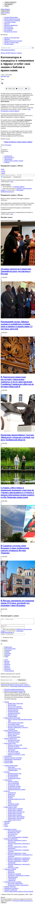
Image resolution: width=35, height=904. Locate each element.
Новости (7, 23)
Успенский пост (13, 834)
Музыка (10, 797)
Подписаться (21, 680)
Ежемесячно (17, 177)
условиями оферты (18, 186)
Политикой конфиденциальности (12, 190)
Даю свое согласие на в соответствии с (16, 190)
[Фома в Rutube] (7, 655)
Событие (19, 53)
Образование (8, 159)
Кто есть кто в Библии (15, 706)
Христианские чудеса (14, 768)
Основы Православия (11, 17)
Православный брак (14, 788)
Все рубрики (8, 30)
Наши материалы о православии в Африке (18, 142)
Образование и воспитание (12, 759)
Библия (6, 702)
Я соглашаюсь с (13, 186)
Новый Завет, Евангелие (15, 703)
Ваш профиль (9, 4)
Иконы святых (12, 735)
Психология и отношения (12, 20)
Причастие (11, 872)
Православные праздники (12, 718)
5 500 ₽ (3, 173)
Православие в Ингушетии (16, 816)
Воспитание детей (10, 743)
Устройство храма (13, 741)
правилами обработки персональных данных (15, 684)
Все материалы (9, 28)
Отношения (7, 756)
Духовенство (8, 156)
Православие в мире (10, 807)
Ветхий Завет (12, 705)
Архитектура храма (14, 740)
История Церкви (13, 775)
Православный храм (10, 738)
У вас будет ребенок (14, 753)
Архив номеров (9, 670)
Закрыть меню (5, 11)
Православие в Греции (15, 813)
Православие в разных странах (13, 160)
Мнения (6, 823)
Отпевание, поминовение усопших (19, 875)
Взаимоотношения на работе (16, 789)
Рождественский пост (14, 830)
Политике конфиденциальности (23, 900)
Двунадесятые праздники (15, 722)
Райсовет (7, 39)
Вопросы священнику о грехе (17, 853)
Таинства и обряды (10, 869)
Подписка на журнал (10, 31)
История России (13, 776)
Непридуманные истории (12, 19)
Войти (13, 50)
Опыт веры (11, 767)
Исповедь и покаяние (14, 874)
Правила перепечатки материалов (14, 691)
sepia (7, 76)
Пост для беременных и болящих (18, 837)
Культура (7, 791)
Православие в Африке (15, 810)
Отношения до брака (14, 786)
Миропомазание (13, 877)
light (2, 76)
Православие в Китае (14, 819)
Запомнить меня (8, 637)
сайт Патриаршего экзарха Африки (15, 110)
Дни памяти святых (14, 724)
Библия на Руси (13, 714)
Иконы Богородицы (14, 732)
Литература (11, 794)
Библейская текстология (15, 708)
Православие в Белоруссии (16, 812)
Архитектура (12, 792)
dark (5, 76)
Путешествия (8, 761)
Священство (11, 880)
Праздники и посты (10, 829)
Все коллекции (8, 44)
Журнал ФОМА (5, 53)
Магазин (7, 661)
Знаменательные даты (14, 773)
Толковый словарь (13, 804)
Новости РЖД (8, 762)
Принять (3, 902)
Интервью (7, 821)
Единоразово (7, 177)
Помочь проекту (5, 184)
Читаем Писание (13, 711)
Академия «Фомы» (10, 22)
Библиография (12, 716)
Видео (6, 826)
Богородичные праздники (16, 726)
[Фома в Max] (6, 656)
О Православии (13, 770)
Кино (9, 800)
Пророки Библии (13, 710)
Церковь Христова (10, 886)
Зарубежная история (14, 778)
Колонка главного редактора (13, 757)
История (7, 772)
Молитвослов (8, 27)
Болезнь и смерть (13, 781)
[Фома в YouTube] (7, 653)
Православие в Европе (15, 815)
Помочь (7, 9)
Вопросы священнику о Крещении (18, 859)
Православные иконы (11, 730)
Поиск (6, 6)
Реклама (6, 663)
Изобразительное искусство (16, 799)
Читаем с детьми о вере (11, 42)
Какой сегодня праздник (11, 37)
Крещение (11, 870)
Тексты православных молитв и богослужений (18, 891)
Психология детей (13, 746)
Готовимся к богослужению (12, 882)
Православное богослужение (13, 41)
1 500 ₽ (3, 171)
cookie (21, 692)
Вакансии (7, 667)
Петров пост (12, 835)
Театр (9, 802)
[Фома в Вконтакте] (8, 647)
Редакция (8, 145)
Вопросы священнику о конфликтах (19, 858)
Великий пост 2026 (14, 832)
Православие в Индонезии (16, 818)
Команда (7, 666)
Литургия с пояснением (15, 883)
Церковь (6, 162)
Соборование (12, 878)
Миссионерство (9, 157)
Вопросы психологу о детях (16, 754)
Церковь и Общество (10, 890)
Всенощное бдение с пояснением (18, 885)
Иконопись (11, 796)
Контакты (7, 664)
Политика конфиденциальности (14, 689)
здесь (11, 181)
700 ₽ (2, 169)
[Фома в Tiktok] (6, 652)
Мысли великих (13, 805)
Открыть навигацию (10, 2)
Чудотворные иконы (14, 737)
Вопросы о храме (13, 867)
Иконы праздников (14, 734)
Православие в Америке (15, 808)
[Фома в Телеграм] (7, 650)
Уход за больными (13, 783)
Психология (8, 780)
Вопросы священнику (11, 25)
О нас (6, 659)
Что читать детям (13, 751)
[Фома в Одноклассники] (10, 648)
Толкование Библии (14, 713)
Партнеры (7, 669)
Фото (6, 824)
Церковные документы (11, 888)
